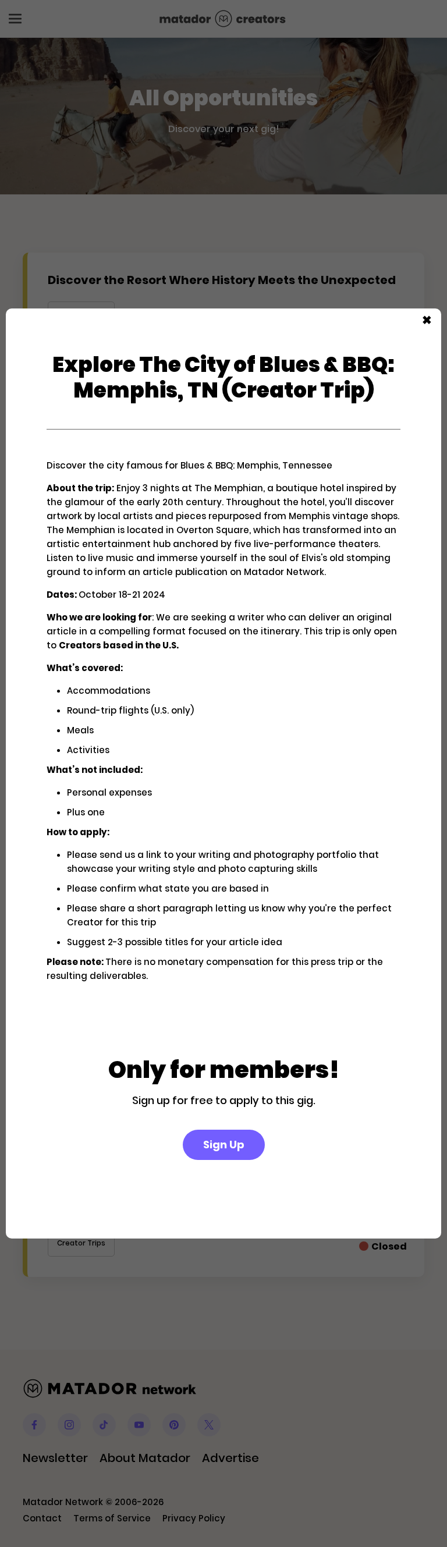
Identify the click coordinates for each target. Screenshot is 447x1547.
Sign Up (223, 1144)
